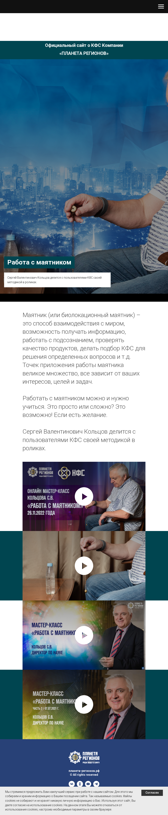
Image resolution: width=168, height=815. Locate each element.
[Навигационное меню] (161, 7)
